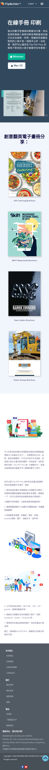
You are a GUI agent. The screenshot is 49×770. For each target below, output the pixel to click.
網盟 (8, 702)
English (31, 4)
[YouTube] (26, 767)
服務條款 (9, 696)
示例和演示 (10, 673)
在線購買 (9, 661)
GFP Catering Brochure (24, 200)
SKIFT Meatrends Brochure (24, 260)
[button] (42, 4)
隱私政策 (9, 691)
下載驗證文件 (11, 720)
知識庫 (9, 714)
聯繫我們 (9, 725)
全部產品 (9, 656)
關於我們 (9, 685)
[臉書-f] (22, 767)
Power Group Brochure (24, 380)
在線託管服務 (11, 667)
